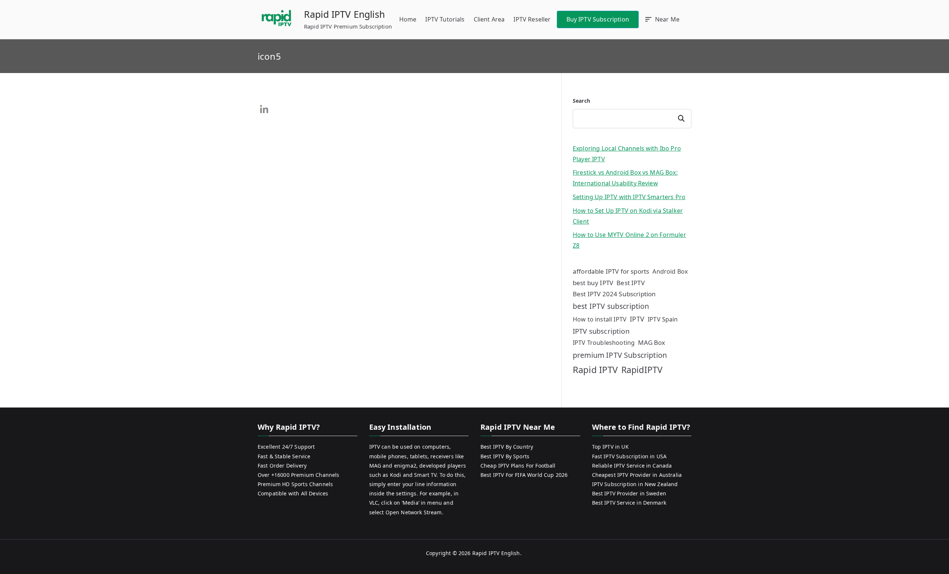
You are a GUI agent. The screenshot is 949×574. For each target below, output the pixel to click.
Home (408, 19)
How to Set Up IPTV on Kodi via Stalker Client (628, 216)
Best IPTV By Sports (504, 456)
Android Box (670, 271)
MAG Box (651, 342)
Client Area (489, 19)
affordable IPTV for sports (611, 271)
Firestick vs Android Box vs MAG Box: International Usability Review (625, 177)
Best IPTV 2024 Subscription (614, 294)
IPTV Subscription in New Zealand (635, 484)
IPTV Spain (663, 319)
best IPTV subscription (611, 306)
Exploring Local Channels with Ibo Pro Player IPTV (627, 153)
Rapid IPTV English (344, 14)
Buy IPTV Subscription (597, 19)
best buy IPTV (593, 282)
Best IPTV (630, 282)
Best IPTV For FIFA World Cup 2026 (524, 474)
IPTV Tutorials (444, 19)
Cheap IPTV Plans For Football (518, 465)
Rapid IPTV (595, 369)
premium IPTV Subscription (620, 355)
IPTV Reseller (531, 19)
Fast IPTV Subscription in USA (629, 456)
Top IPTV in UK (610, 446)
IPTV (637, 318)
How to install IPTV (599, 319)
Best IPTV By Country (506, 446)
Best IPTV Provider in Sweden (629, 493)
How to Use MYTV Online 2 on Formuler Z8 (629, 240)
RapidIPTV (641, 370)
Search (581, 100)
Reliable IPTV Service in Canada (632, 465)
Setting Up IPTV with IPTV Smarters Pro (629, 197)
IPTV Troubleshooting (604, 343)
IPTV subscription (601, 331)
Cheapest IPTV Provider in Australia (637, 474)
